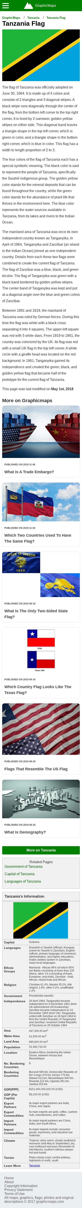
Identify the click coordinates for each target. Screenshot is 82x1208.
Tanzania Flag (56, 17)
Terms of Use (14, 1194)
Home (9, 1178)
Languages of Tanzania (23, 881)
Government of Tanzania (23, 866)
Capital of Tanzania (20, 874)
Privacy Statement (18, 1190)
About (9, 1182)
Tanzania (33, 17)
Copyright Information (21, 1186)
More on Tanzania (41, 850)
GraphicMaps (11, 17)
